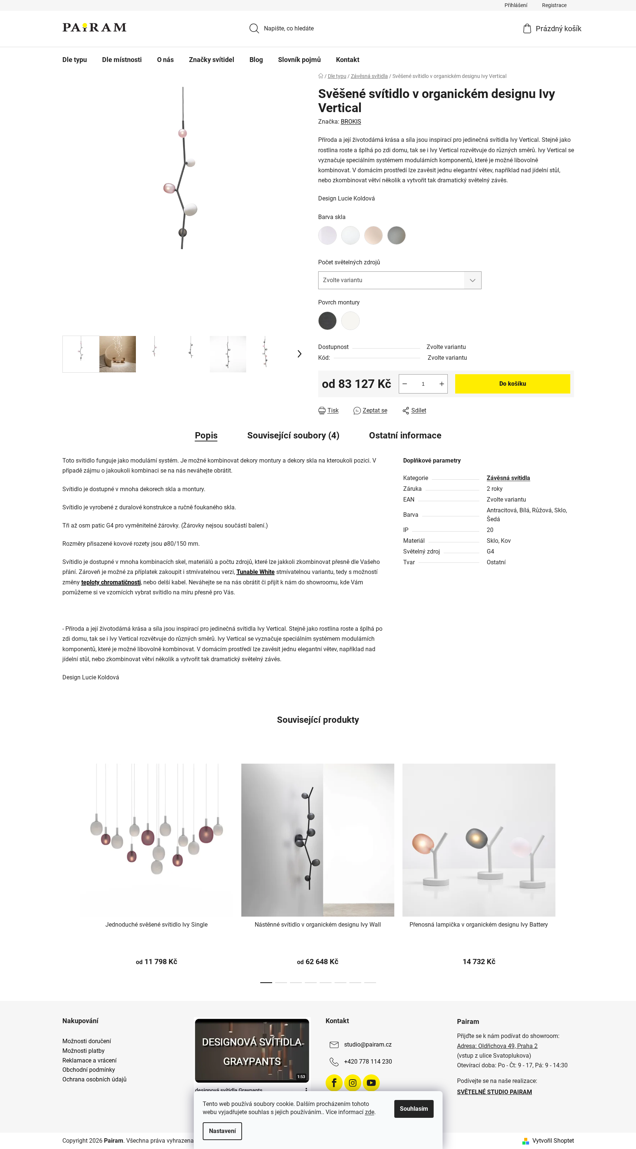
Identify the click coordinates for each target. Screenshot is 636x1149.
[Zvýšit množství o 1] (441, 384)
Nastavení (222, 1131)
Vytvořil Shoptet (553, 1140)
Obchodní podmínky (88, 1070)
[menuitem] (74, 59)
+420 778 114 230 (368, 1061)
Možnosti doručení (86, 1041)
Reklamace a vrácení (89, 1060)
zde (369, 1112)
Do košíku (512, 383)
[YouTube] (371, 1082)
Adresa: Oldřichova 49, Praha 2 (497, 1046)
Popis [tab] (206, 435)
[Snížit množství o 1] (404, 384)
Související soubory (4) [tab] (293, 435)
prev (68, 871)
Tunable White (256, 571)
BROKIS (351, 121)
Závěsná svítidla (508, 478)
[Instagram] (352, 1082)
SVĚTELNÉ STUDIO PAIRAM (494, 1092)
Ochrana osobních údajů (94, 1079)
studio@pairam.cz (368, 1044)
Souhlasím (414, 1108)
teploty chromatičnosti (111, 582)
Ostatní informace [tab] (405, 435)
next (568, 871)
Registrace (554, 5)
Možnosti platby (83, 1051)
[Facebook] (334, 1082)
